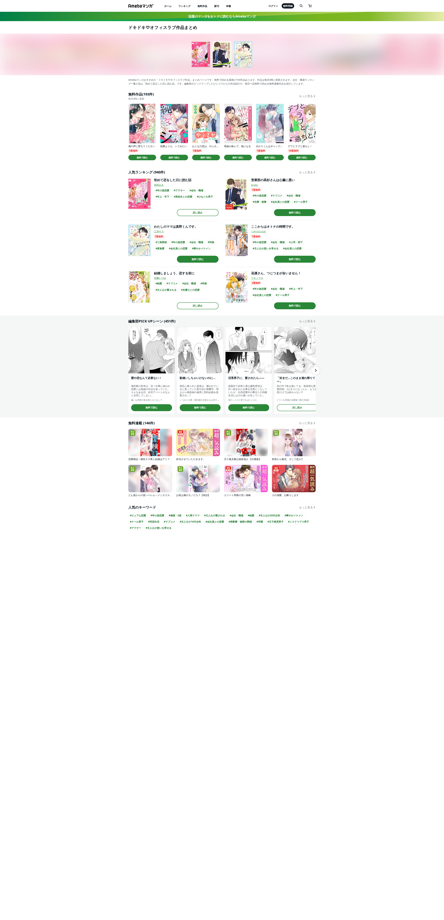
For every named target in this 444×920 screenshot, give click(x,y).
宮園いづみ (160, 278)
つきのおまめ (258, 231)
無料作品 (202, 6)
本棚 (228, 6)
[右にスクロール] (315, 370)
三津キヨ (159, 231)
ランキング (184, 6)
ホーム (168, 6)
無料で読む (142, 157)
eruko (254, 185)
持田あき (159, 185)
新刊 (216, 6)
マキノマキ (257, 278)
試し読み (198, 212)
